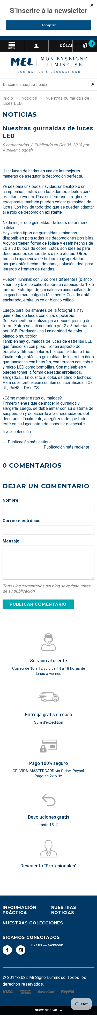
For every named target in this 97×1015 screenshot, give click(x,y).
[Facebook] (7, 950)
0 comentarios (16, 144)
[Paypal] (67, 991)
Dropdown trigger (36, 46)
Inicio (8, 98)
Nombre (10, 500)
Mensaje (11, 541)
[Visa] (8, 991)
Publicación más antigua (29, 441)
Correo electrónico (22, 520)
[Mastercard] (47, 991)
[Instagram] (20, 950)
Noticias (29, 98)
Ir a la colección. (17, 431)
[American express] (25, 991)
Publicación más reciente (66, 447)
